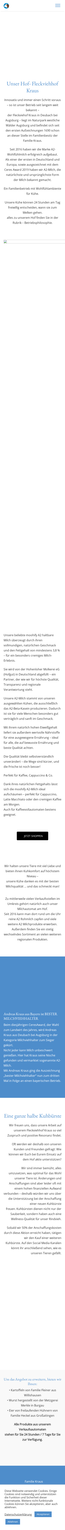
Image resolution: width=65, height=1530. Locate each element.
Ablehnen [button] (13, 1521)
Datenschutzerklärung (18, 1514)
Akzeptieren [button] (43, 1514)
